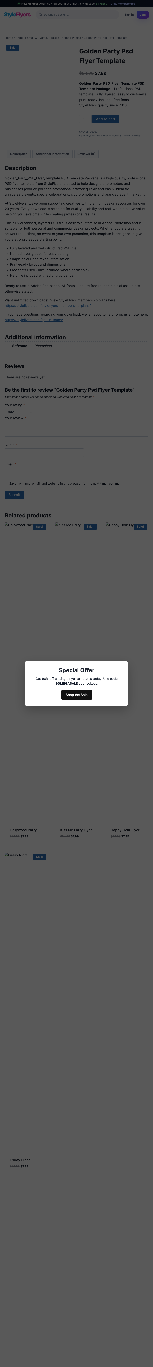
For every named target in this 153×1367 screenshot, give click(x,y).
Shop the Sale (77, 695)
